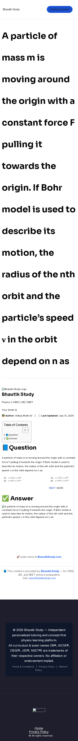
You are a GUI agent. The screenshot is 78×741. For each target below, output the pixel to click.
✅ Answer (11, 438)
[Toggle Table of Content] (24, 430)
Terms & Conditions (23, 666)
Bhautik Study (11, 9)
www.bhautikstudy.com (42, 578)
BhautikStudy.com (49, 556)
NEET (53, 487)
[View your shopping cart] (38, 9)
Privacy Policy (47, 666)
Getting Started (59, 9)
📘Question (12, 435)
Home (39, 728)
